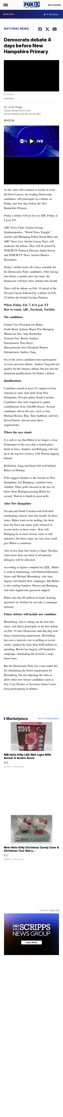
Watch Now (53, 5)
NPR (46, 567)
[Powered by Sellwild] (54, 910)
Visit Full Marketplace (48, 718)
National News (16, 28)
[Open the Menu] (5, 5)
